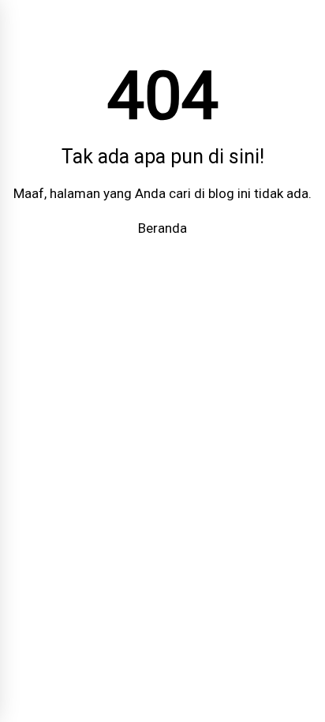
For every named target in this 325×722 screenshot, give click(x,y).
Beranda (162, 228)
